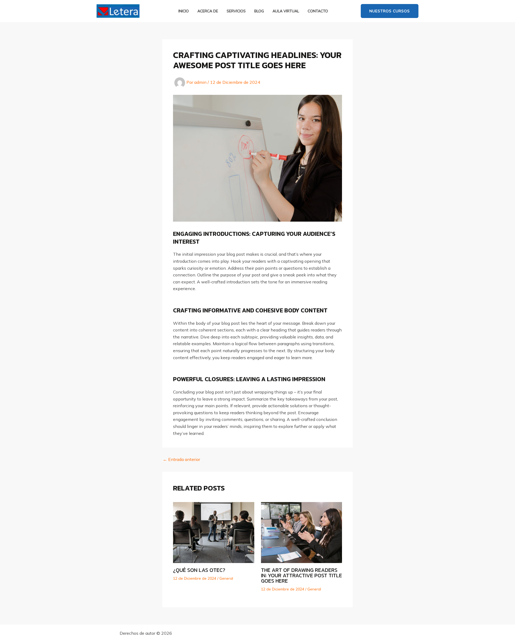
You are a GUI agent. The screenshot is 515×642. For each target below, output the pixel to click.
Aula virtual (286, 11)
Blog (259, 11)
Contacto (318, 11)
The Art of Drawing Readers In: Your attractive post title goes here (301, 575)
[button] (389, 11)
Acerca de (207, 11)
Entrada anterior (181, 459)
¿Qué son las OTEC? (199, 570)
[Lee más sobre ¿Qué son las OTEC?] (213, 532)
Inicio (183, 11)
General (226, 578)
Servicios (236, 11)
